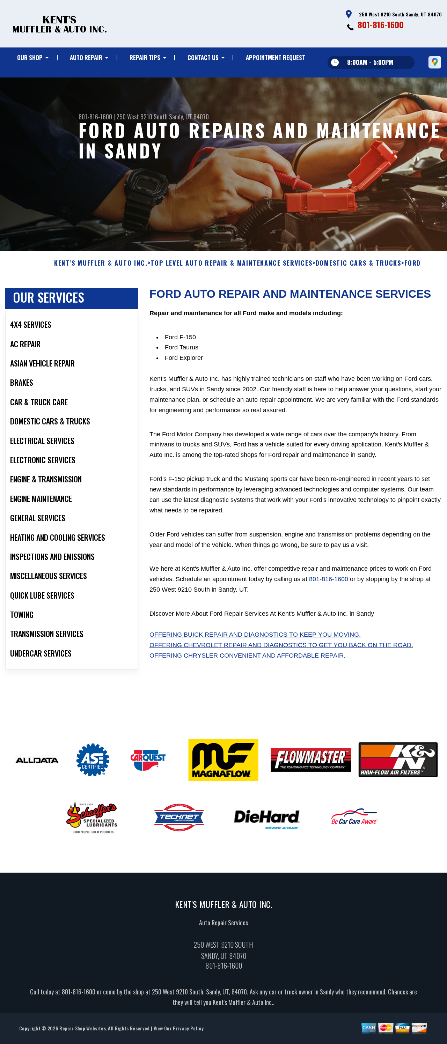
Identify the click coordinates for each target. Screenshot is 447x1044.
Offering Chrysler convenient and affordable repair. (247, 655)
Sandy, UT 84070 (189, 116)
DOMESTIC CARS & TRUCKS (359, 263)
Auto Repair (86, 57)
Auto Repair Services (223, 922)
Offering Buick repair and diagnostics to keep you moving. (255, 634)
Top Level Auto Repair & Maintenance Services (231, 263)
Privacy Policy (188, 1028)
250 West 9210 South (142, 116)
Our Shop (30, 57)
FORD (412, 263)
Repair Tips (145, 57)
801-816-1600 (381, 24)
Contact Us (203, 57)
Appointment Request (275, 57)
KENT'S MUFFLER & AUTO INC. (101, 263)
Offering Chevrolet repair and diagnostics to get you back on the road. (281, 645)
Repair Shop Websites (82, 1028)
